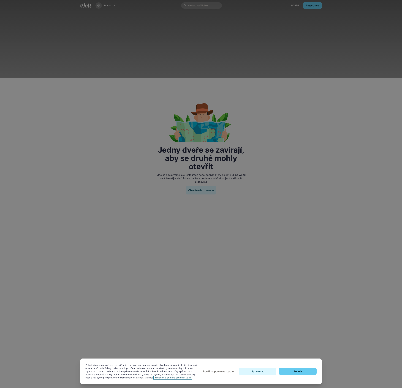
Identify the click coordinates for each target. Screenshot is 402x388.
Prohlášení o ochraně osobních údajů (172, 377)
